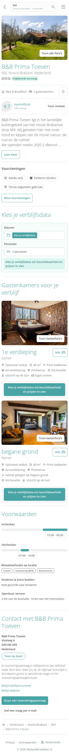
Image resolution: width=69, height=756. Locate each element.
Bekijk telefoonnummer (16, 685)
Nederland (42, 72)
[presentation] (34, 235)
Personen (10, 244)
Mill (4, 72)
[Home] (4, 724)
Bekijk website (11, 690)
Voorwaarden (27, 742)
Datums (9, 227)
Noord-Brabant (21, 72)
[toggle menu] (63, 6)
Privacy (10, 742)
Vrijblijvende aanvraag (25, 78)
